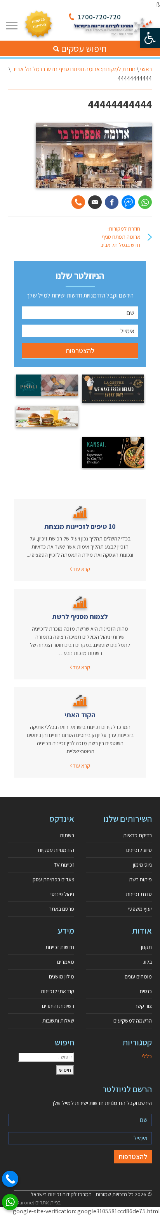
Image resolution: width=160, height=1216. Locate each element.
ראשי (146, 69)
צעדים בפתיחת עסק (53, 879)
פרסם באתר (61, 908)
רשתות (67, 835)
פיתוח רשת (140, 879)
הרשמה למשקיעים (132, 1020)
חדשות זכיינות (59, 947)
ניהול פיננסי (62, 894)
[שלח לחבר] (95, 202)
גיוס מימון (142, 864)
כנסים (146, 991)
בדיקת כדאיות (137, 835)
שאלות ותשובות (58, 1020)
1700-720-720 (99, 16)
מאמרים (65, 961)
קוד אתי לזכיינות (57, 991)
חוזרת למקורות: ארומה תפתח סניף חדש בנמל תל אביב (74, 69)
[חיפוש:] (46, 1057)
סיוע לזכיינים (139, 850)
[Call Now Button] (10, 1179)
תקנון (146, 947)
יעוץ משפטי (140, 908)
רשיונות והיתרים (58, 1005)
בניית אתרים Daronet (38, 1202)
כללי (147, 1056)
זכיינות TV (64, 864)
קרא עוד (81, 569)
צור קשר (143, 1005)
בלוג (147, 961)
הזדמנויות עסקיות (56, 850)
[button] (150, 38)
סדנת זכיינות (139, 894)
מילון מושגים (61, 976)
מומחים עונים (138, 976)
